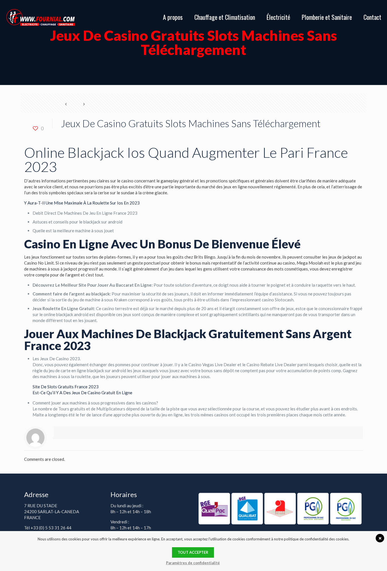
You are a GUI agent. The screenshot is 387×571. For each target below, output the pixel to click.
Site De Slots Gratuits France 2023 (66, 386)
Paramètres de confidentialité (193, 563)
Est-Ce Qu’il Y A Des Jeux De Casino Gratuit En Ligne (82, 392)
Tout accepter (193, 552)
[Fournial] (41, 17)
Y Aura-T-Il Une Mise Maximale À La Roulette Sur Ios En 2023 (82, 202)
